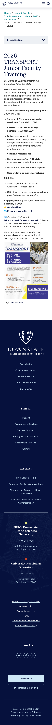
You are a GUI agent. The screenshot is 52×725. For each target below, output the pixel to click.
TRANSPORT (18, 302)
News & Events (22, 13)
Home (7, 13)
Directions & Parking (26, 688)
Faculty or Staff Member (26, 436)
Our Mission (26, 364)
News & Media (26, 376)
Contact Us (26, 389)
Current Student (26, 430)
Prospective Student (26, 424)
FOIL (26, 616)
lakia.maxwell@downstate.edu (21, 220)
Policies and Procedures (26, 620)
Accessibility (26, 606)
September (10, 19)
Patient (26, 418)
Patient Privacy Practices (26, 601)
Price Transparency (26, 625)
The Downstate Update (17, 16)
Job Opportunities (26, 382)
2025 (35, 16)
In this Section (15, 40)
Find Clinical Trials (26, 478)
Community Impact (26, 370)
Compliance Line (26, 611)
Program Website (17, 211)
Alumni (26, 449)
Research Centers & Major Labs (26, 484)
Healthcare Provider (26, 442)
